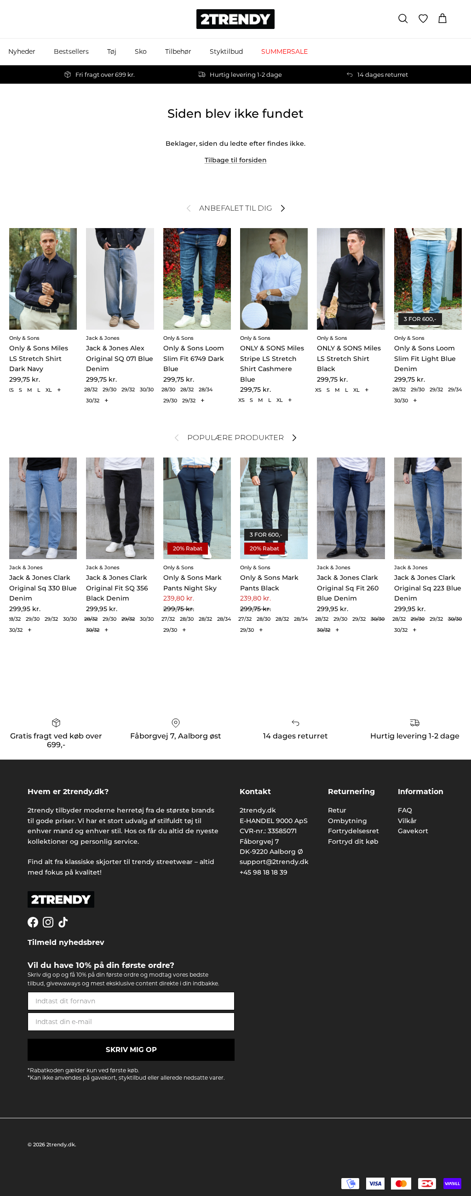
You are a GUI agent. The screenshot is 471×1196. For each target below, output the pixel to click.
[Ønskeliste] (423, 19)
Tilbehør (178, 51)
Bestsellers (71, 51)
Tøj (111, 51)
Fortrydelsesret (353, 831)
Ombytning (347, 821)
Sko (141, 51)
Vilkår (407, 821)
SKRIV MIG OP (131, 1049)
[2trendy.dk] (235, 19)
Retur (337, 810)
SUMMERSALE (284, 51)
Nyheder (21, 51)
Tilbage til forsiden (236, 160)
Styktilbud (226, 51)
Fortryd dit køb (353, 841)
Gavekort (413, 831)
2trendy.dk (60, 1144)
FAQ (405, 810)
